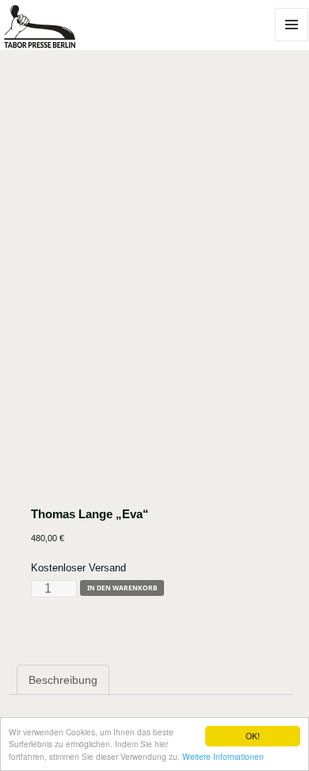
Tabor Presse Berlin (52, 41)
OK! (253, 736)
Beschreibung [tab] (63, 680)
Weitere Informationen (223, 756)
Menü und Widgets (292, 40)
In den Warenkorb (122, 587)
